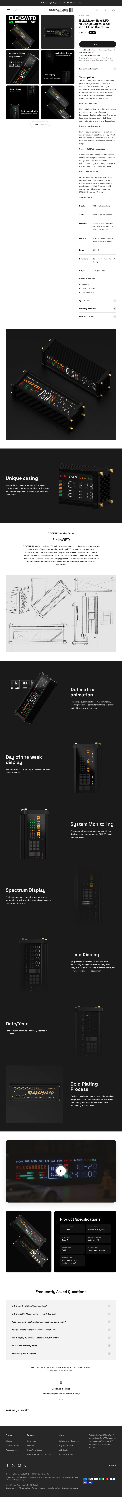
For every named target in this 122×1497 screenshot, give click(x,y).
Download (31, 1441)
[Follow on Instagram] (19, 1465)
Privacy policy (24, 1488)
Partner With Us (66, 1454)
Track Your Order (34, 1450)
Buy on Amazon (66, 1445)
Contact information (70, 1488)
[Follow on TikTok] (25, 1465)
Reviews (30, 1445)
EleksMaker (84, 16)
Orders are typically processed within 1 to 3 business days (61, 3)
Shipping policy (54, 1488)
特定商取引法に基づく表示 (40, 1474)
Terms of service (38, 1488)
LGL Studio (64, 1450)
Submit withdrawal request (39, 1454)
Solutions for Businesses (69, 1441)
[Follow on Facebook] (7, 1465)
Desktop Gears (12, 1445)
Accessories (11, 1450)
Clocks (9, 1441)
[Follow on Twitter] (13, 1465)
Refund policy (11, 1488)
